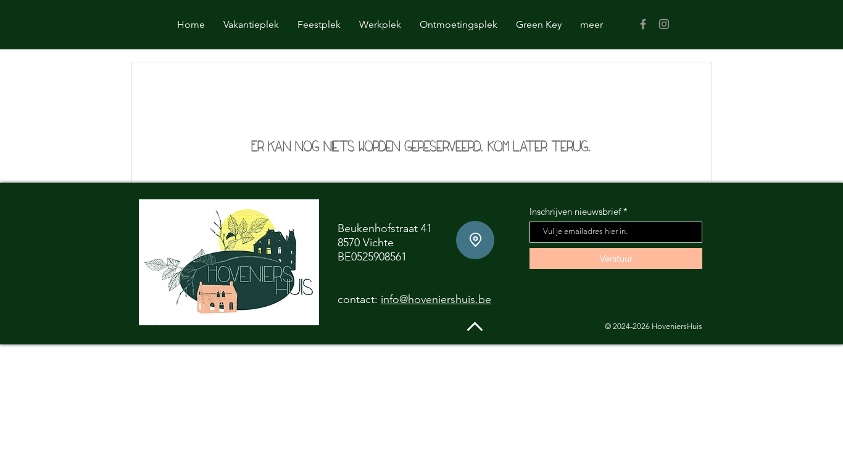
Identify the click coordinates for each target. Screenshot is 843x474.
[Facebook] (643, 24)
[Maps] (475, 240)
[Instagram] (664, 24)
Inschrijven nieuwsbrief (575, 211)
